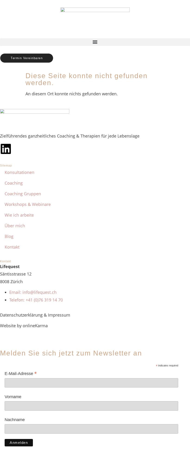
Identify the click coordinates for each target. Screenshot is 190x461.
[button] (95, 42)
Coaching (14, 183)
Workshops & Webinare (28, 204)
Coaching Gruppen (23, 193)
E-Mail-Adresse (21, 374)
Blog (9, 236)
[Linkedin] (6, 149)
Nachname (15, 419)
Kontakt (12, 247)
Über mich (15, 225)
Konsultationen (19, 172)
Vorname (13, 396)
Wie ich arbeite (19, 215)
